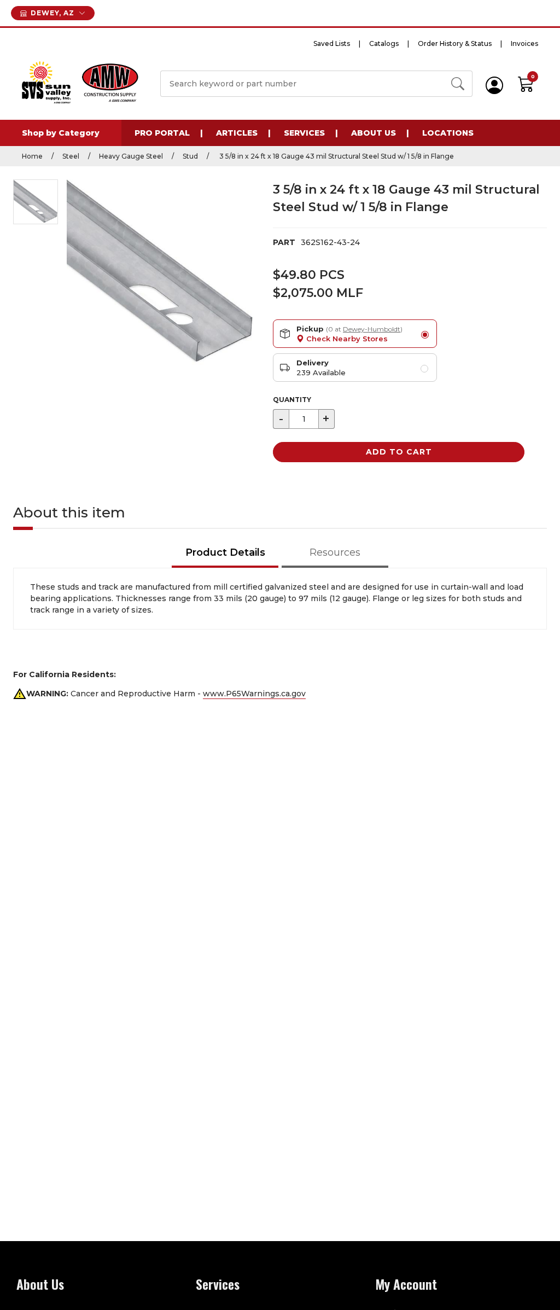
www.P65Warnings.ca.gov (254, 693)
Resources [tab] (335, 552)
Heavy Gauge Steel (131, 156)
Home (32, 156)
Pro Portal (162, 133)
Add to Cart (399, 452)
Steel (70, 156)
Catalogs (384, 43)
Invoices (524, 43)
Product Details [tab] (225, 552)
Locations (448, 133)
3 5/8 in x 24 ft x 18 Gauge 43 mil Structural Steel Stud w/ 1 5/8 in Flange (336, 156)
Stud (190, 156)
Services (304, 133)
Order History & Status (455, 43)
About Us (373, 133)
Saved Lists (331, 43)
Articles (237, 133)
